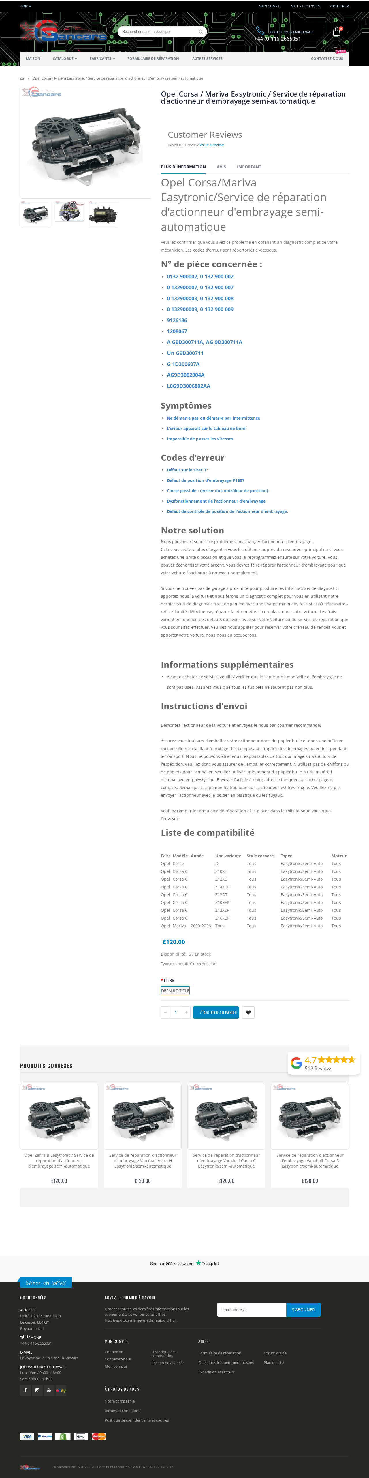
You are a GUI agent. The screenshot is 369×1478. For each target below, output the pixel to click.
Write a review (211, 144)
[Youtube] (49, 1390)
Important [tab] (249, 166)
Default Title (175, 990)
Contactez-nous (118, 1359)
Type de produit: (175, 963)
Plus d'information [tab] (183, 166)
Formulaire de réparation (219, 1353)
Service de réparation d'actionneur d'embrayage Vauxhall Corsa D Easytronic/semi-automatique (310, 1160)
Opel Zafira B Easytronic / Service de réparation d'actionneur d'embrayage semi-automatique (59, 1160)
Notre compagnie (120, 1401)
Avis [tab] (221, 166)
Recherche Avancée (167, 1362)
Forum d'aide (275, 1353)
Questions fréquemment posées (226, 1362)
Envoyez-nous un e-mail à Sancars (49, 1357)
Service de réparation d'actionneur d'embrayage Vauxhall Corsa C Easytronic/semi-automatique (226, 1160)
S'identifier (339, 6)
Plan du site (274, 1362)
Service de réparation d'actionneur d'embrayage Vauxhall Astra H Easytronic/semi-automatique (142, 1160)
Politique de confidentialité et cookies (137, 1420)
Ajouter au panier (220, 1012)
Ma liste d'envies (305, 6)
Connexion (114, 1351)
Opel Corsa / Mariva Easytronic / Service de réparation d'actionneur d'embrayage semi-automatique (253, 97)
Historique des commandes (163, 1353)
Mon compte (270, 6)
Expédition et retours (216, 1372)
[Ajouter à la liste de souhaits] (248, 1012)
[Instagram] (37, 1390)
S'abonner (303, 1309)
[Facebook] (25, 1390)
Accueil (22, 78)
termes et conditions (122, 1410)
